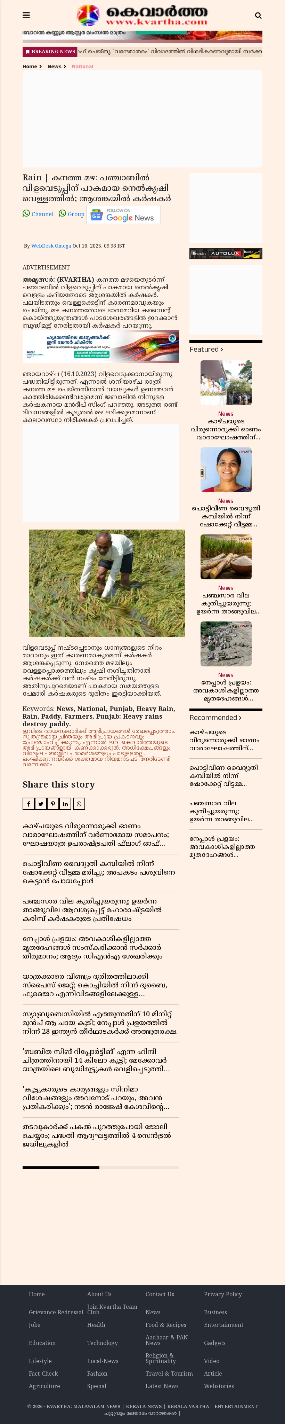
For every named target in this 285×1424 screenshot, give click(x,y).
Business (215, 1312)
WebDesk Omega (51, 246)
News (55, 67)
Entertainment (223, 1325)
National (82, 67)
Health (96, 1325)
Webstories (219, 1386)
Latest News (162, 1386)
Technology (102, 1343)
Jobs (34, 1325)
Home (30, 67)
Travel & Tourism (169, 1374)
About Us (99, 1294)
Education (42, 1343)
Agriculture (44, 1386)
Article (213, 1374)
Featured (204, 349)
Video (211, 1361)
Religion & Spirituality (161, 1359)
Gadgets (215, 1343)
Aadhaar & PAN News (167, 1341)
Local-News (103, 1361)
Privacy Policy (223, 1294)
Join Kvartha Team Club (112, 1310)
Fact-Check (43, 1374)
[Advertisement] (142, 118)
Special (96, 1386)
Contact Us (160, 1294)
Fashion (97, 1374)
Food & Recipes (166, 1325)
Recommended (213, 717)
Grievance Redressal (56, 1312)
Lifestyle (40, 1361)
